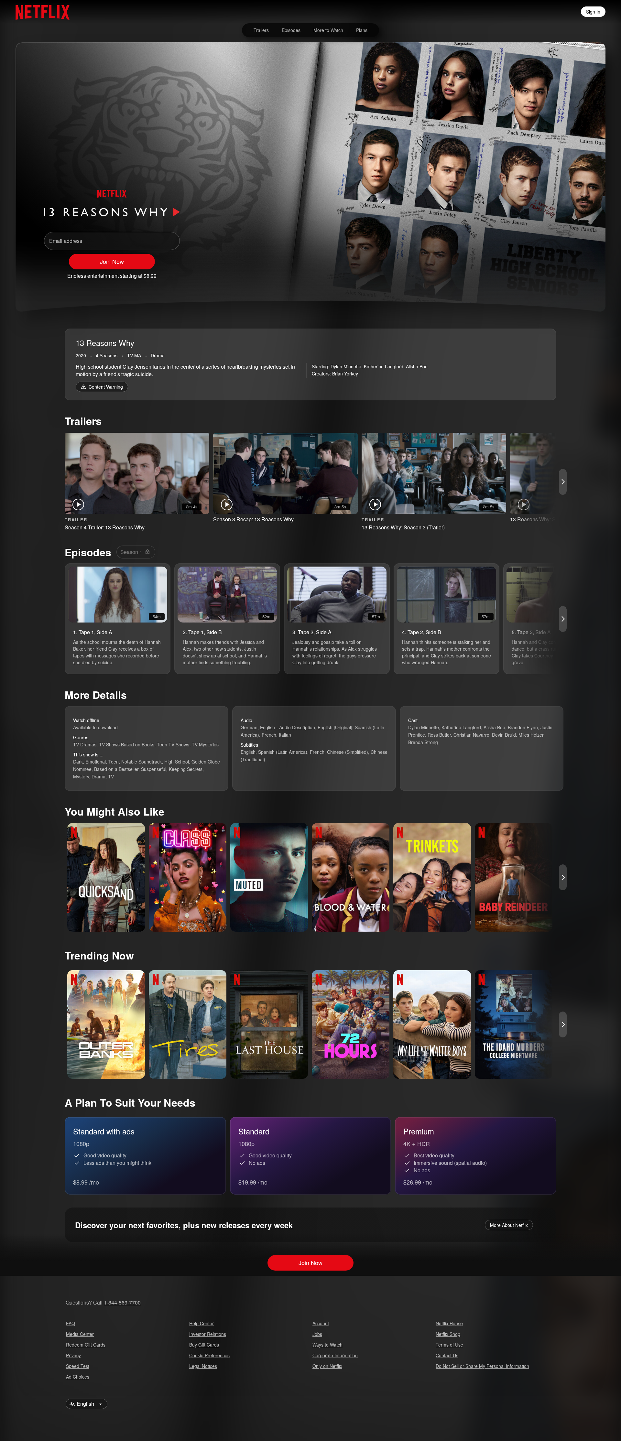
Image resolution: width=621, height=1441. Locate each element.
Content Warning (106, 387)
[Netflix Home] (39, 11)
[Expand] (553, 272)
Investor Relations (207, 1334)
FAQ (70, 1323)
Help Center (201, 1323)
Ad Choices (77, 1376)
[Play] (520, 272)
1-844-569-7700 (122, 1302)
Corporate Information (335, 1355)
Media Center (80, 1334)
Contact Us (447, 1355)
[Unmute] (536, 272)
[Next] (563, 482)
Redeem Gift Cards (85, 1344)
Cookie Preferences (209, 1355)
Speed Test (77, 1366)
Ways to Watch (327, 1344)
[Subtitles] (570, 272)
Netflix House (449, 1323)
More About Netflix (509, 1225)
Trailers (261, 30)
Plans (361, 30)
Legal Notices (203, 1366)
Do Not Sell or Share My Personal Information (482, 1366)
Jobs (317, 1334)
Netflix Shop (448, 1334)
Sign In (593, 11)
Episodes (291, 30)
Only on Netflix (327, 1366)
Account (320, 1323)
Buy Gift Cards (204, 1344)
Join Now (112, 261)
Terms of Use (449, 1344)
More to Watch (328, 30)
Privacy (73, 1355)
